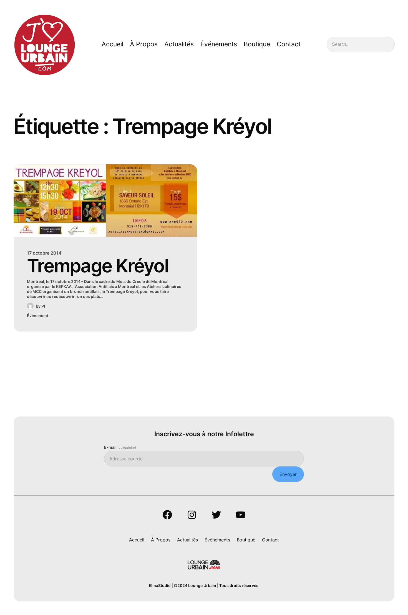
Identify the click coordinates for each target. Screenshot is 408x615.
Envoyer (288, 474)
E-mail (120, 447)
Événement (37, 315)
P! (43, 306)
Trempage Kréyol (97, 265)
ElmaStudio (160, 585)
